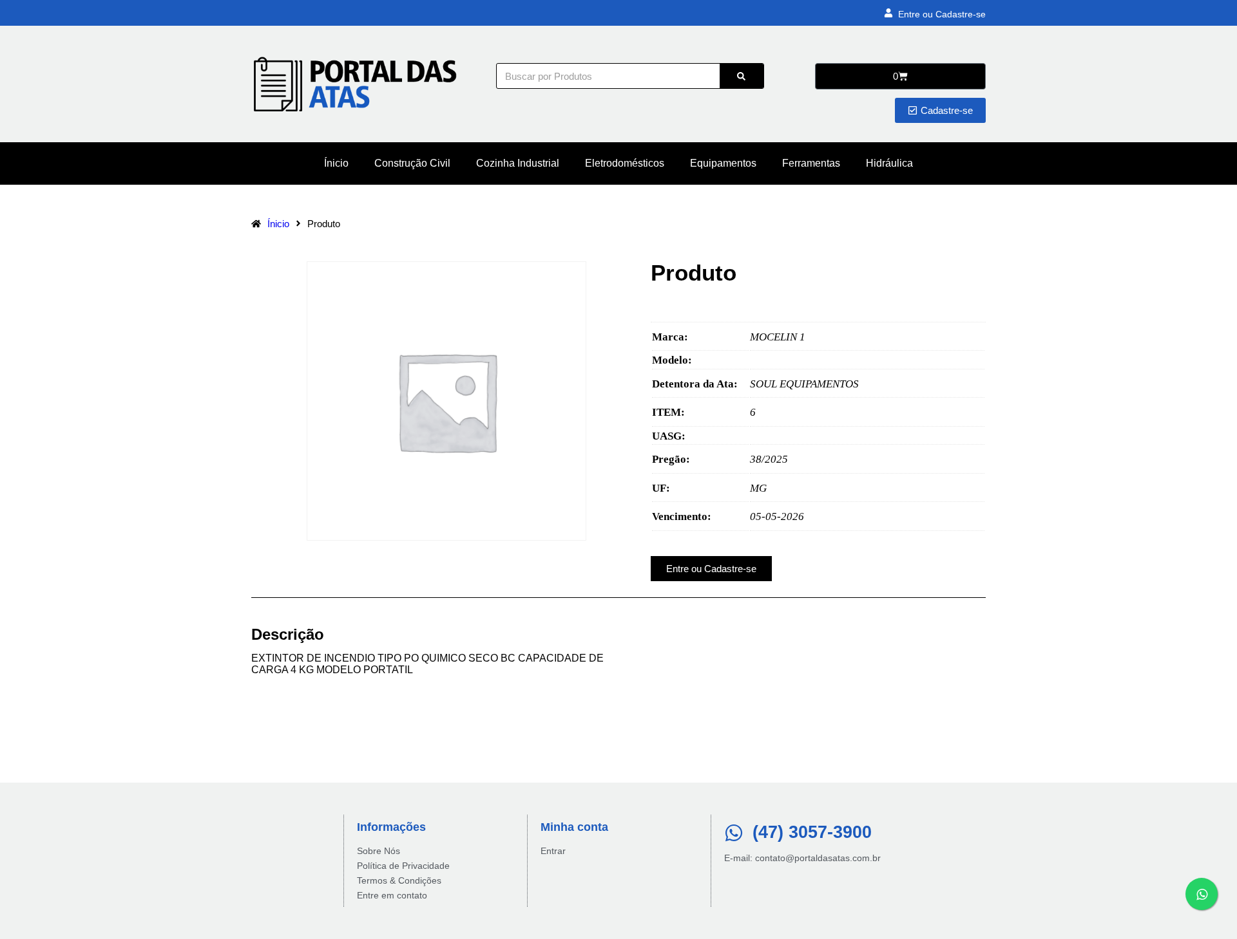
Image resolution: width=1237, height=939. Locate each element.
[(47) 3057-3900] (733, 832)
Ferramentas (811, 163)
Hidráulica (889, 163)
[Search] (741, 76)
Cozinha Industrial (517, 163)
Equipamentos (723, 163)
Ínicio (336, 163)
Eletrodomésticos (624, 163)
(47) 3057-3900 (812, 832)
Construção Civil (412, 163)
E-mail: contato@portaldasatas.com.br (802, 858)
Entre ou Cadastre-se (942, 14)
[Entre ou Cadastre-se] (888, 12)
